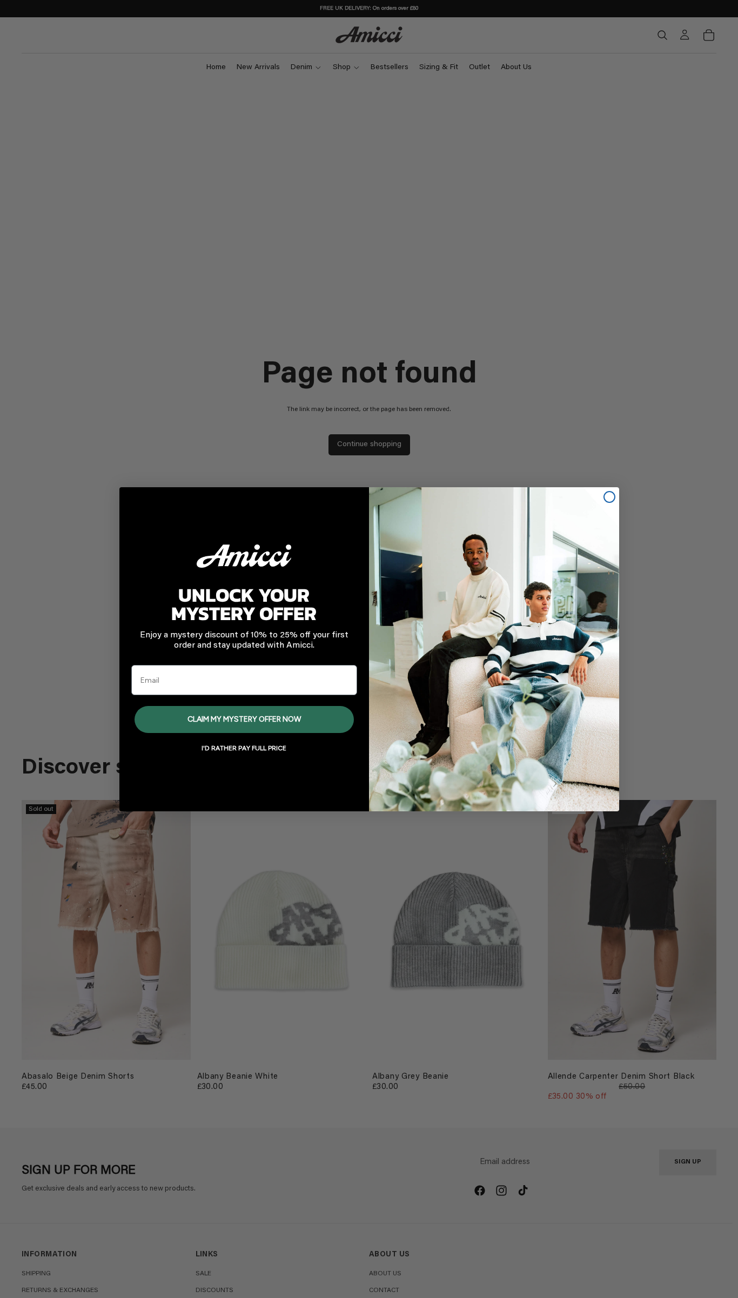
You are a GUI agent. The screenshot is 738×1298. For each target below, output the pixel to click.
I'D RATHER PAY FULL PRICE (244, 748)
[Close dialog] (609, 497)
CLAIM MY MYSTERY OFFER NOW (244, 719)
